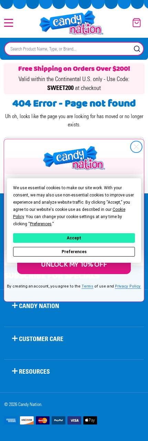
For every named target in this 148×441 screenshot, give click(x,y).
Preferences (74, 251)
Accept (74, 238)
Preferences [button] (41, 224)
